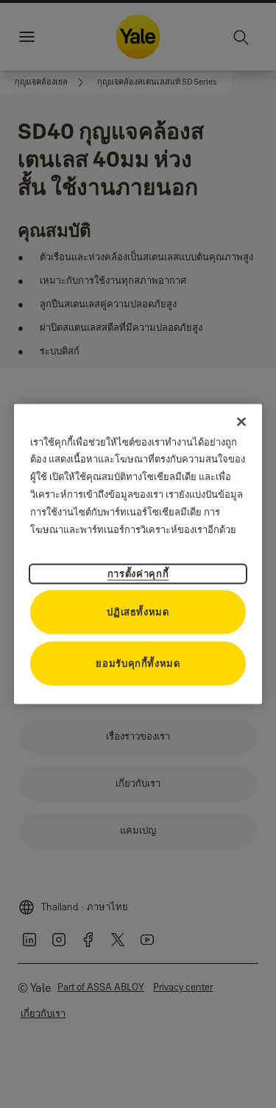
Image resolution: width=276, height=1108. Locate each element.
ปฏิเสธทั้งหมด (138, 612)
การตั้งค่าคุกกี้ (138, 573)
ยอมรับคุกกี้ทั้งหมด (138, 663)
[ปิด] (241, 421)
